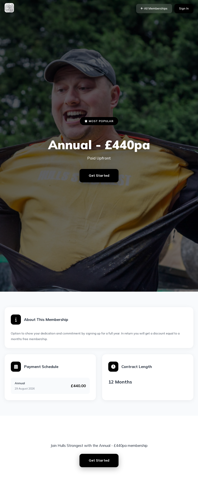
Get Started (99, 175)
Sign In (184, 8)
